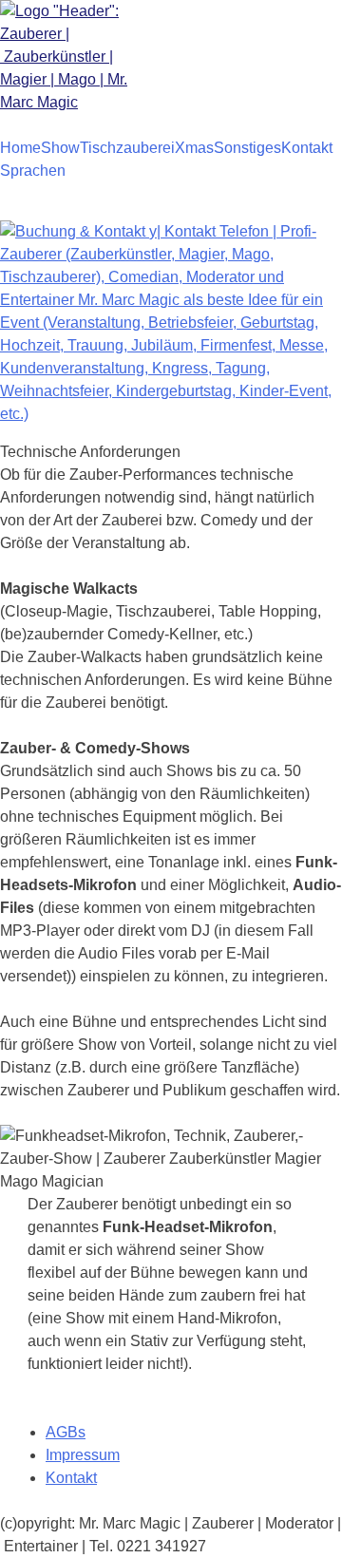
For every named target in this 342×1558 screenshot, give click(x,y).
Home (20, 148)
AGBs (66, 1432)
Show (60, 148)
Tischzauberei (127, 148)
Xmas (194, 148)
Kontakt (306, 148)
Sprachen (33, 170)
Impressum (83, 1455)
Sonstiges (247, 148)
